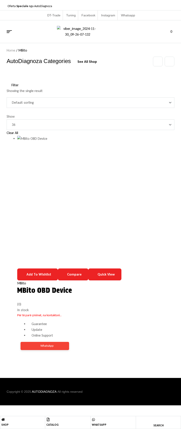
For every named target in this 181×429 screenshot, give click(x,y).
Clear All (12, 133)
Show (11, 116)
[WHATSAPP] (93, 419)
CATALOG (52, 424)
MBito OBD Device (44, 290)
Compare (74, 274)
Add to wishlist (38, 274)
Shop (5, 424)
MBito (21, 283)
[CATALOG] (48, 419)
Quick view (106, 274)
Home (11, 50)
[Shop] (3, 419)
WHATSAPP (99, 424)
